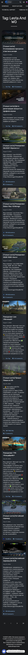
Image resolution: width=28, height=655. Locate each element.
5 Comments (8, 184)
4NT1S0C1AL (10, 430)
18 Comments (17, 126)
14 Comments (17, 358)
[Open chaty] (4, 651)
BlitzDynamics (10, 181)
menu (2, 2)
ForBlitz (8, 539)
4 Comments (17, 496)
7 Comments (8, 433)
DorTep (8, 86)
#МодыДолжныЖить (14, 650)
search (20, 2)
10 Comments (8, 235)
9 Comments (17, 87)
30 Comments (8, 614)
